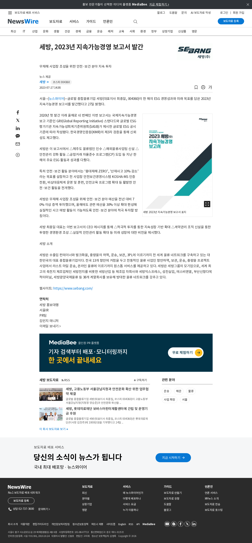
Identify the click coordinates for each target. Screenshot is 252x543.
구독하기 (141, 380)
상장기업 (167, 31)
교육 (121, 31)
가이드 (91, 21)
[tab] (101, 486)
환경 (143, 31)
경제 (78, 31)
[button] (196, 87)
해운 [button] (178, 391)
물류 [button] (191, 391)
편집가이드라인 (41, 524)
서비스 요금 (129, 504)
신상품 (182, 31)
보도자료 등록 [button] (21, 501)
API (138, 524)
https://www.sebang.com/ (73, 288)
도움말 (173, 13)
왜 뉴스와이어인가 (133, 493)
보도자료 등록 (231, 21)
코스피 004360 (61, 82)
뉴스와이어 (56, 99)
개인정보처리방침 (60, 524)
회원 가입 (238, 13)
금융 (89, 31)
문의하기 (44, 509)
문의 (184, 13)
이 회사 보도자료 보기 (53, 429)
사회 (132, 31)
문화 (45, 31)
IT (24, 31)
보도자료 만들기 (173, 493)
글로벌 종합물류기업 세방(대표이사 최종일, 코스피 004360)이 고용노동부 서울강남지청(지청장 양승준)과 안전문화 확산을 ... (107, 400)
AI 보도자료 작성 (201, 13)
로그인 (224, 13)
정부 (154, 31)
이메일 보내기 (50, 326)
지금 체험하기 (159, 4)
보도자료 (55, 21)
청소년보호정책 (80, 524)
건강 (67, 31)
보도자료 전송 (212, 504)
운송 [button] (166, 391)
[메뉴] (11, 13)
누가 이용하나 (130, 510)
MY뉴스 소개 (212, 498)
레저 (110, 31)
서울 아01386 (30, 536)
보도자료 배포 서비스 (27, 13)
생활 (56, 31)
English (122, 524)
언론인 (108, 21)
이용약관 (25, 524)
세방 (43, 82)
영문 (194, 31)
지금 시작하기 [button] (171, 458)
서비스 (74, 21)
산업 (34, 31)
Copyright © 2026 (127, 536)
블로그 (161, 13)
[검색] (135, 22)
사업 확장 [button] (169, 399)
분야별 (86, 498)
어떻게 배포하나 (132, 498)
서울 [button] (184, 399)
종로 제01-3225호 (115, 532)
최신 (13, 31)
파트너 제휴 (97, 524)
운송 (99, 31)
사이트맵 (110, 524)
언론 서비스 (211, 493)
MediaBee (149, 524)
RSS (67, 380)
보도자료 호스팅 (214, 510)
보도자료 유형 (171, 498)
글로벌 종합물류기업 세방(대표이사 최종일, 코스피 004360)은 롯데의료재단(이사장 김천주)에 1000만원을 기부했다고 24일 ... (107, 420)
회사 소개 (13, 524)
